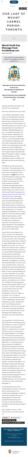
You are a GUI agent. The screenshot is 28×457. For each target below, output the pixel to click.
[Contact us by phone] (26, 2)
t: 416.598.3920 (14, 435)
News (6, 417)
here (15, 59)
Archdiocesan (16, 417)
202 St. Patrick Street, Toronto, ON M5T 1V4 (14, 433)
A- (22, 8)
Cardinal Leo (19, 422)
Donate (14, 2)
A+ (20, 8)
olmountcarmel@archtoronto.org (14, 437)
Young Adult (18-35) (9, 420)
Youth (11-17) (7, 422)
